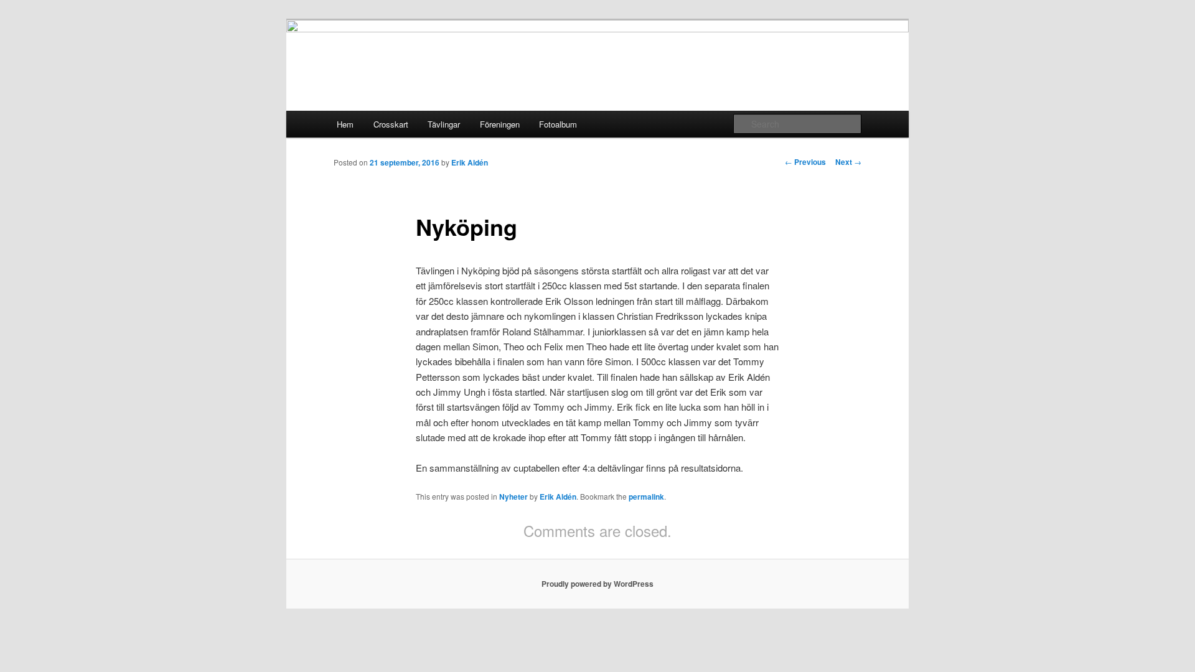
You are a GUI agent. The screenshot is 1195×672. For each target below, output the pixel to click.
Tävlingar (444, 124)
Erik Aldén (469, 162)
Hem (345, 124)
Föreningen (500, 124)
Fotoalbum (558, 124)
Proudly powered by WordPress (597, 583)
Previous (805, 161)
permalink (646, 496)
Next (848, 161)
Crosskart (390, 124)
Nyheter (513, 496)
